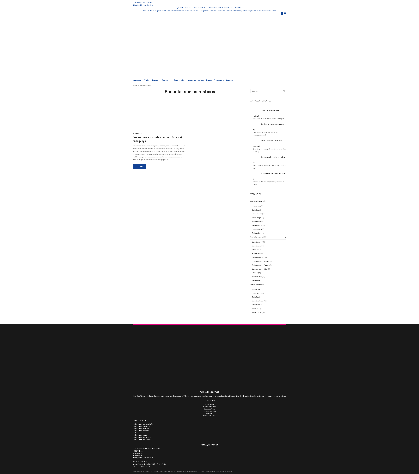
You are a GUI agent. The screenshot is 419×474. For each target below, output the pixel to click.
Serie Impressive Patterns (261, 265)
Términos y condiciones (206, 471)
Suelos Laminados (256, 237)
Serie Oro (255, 309)
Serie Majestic (257, 277)
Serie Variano (256, 233)
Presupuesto (191, 80)
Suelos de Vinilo (209, 409)
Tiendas (209, 80)
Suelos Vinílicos (255, 284)
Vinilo (146, 80)
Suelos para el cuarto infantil (142, 439)
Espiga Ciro (256, 289)
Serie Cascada (257, 214)
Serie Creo (255, 250)
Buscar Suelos (179, 80)
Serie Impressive (258, 257)
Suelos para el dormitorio (141, 426)
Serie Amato (256, 206)
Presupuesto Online (209, 416)
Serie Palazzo (257, 229)
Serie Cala (255, 210)
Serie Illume (256, 305)
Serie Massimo (257, 225)
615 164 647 (148, 2)
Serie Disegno (257, 218)
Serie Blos (255, 297)
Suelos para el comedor (141, 428)
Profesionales (219, 80)
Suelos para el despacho (141, 433)
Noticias (201, 80)
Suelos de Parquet (256, 201)
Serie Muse (256, 280)
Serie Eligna (256, 253)
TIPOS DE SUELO (139, 420)
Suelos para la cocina (140, 435)
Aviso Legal (163, 471)
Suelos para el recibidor (141, 431)
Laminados (137, 80)
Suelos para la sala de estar (142, 437)
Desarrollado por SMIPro (223, 471)
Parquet (155, 80)
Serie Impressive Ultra (259, 269)
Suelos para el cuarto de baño (143, 424)
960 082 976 (138, 2)
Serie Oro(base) (257, 312)
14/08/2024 (138, 133)
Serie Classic (256, 246)
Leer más (139, 166)
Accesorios (166, 80)
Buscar (284, 91)
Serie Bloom (256, 293)
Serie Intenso (256, 222)
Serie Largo (256, 273)
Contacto (229, 80)
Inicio (135, 86)
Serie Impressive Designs (260, 261)
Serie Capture (257, 242)
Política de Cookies (190, 471)
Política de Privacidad (175, 471)
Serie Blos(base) (257, 301)
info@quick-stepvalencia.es (143, 5)
